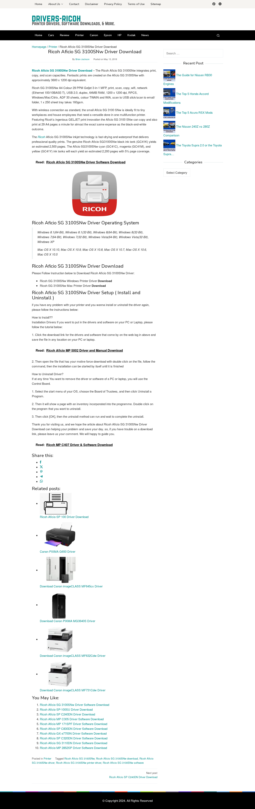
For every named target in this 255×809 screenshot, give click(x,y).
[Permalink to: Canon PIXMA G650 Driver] (60, 535)
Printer (47, 758)
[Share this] (40, 462)
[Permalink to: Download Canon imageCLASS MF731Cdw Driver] (60, 674)
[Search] (218, 35)
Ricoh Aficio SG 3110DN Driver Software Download (73, 743)
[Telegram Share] (41, 477)
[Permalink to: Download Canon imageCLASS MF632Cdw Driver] (60, 639)
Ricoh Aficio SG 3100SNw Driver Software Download (74, 704)
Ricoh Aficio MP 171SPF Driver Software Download (73, 724)
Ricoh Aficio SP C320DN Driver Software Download (73, 738)
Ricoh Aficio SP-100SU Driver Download (66, 709)
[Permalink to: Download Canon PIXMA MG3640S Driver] (60, 605)
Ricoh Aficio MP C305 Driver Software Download (72, 719)
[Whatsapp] (41, 481)
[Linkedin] (220, 4)
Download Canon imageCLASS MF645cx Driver (71, 586)
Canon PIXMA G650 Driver (57, 551)
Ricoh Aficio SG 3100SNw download (117, 758)
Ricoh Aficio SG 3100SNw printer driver (78, 763)
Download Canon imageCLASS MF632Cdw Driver (72, 655)
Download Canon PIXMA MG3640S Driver (67, 621)
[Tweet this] (41, 467)
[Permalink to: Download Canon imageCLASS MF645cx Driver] (60, 570)
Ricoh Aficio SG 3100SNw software (123, 763)
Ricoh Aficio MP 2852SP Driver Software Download (73, 748)
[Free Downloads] (74, 20)
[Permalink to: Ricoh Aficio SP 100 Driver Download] (56, 503)
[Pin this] (41, 472)
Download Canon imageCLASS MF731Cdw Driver (72, 690)
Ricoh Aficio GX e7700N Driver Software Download (73, 733)
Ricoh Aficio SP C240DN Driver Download (67, 714)
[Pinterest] (214, 4)
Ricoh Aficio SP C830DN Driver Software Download (73, 728)
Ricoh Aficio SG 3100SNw (79, 758)
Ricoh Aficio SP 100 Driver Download (64, 517)
